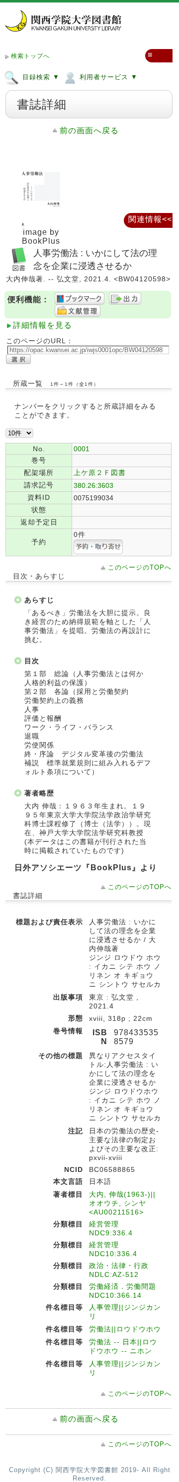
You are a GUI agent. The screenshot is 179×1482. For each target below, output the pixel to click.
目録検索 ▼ (40, 77)
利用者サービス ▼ (107, 77)
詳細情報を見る (42, 325)
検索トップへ (30, 56)
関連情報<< (150, 219)
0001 (82, 449)
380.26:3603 (93, 485)
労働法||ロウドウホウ (125, 1329)
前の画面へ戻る (89, 130)
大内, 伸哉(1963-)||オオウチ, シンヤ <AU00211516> (122, 1203)
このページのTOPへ (140, 567)
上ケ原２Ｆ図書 (100, 472)
